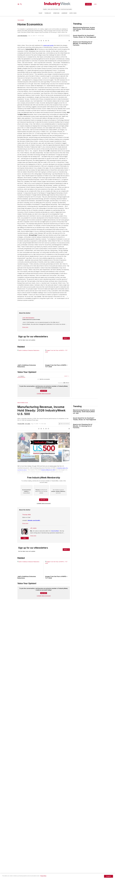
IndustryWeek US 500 (22, 402)
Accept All (108, 876)
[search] (21, 4)
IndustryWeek (55, 531)
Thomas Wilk (20, 423)
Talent (40, 13)
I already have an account (44, 393)
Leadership (64, 13)
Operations (56, 13)
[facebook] (38, 40)
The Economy (20, 20)
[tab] (21, 376)
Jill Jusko (27, 423)
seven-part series (48, 45)
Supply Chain (72, 13)
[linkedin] (41, 40)
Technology (47, 13)
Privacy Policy (43, 875)
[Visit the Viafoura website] (66, 382)
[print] (69, 40)
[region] (43, 379)
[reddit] (46, 40)
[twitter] (43, 40)
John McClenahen (22, 35)
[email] (48, 40)
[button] (18, 4)
